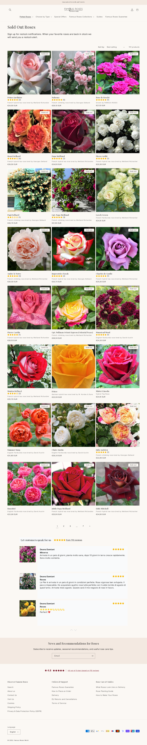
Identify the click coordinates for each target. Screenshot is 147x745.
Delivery (55, 695)
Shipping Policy (14, 707)
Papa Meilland (58, 156)
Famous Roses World (21, 740)
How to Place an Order (61, 691)
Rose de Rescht (103, 97)
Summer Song (14, 450)
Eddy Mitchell (102, 509)
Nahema (55, 97)
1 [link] (57, 526)
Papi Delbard (13, 215)
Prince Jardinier (15, 97)
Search (10, 687)
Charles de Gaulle (104, 274)
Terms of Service (59, 703)
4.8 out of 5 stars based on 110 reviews (83, 671)
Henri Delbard (14, 156)
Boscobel (12, 509)
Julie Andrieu (102, 450)
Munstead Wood (103, 332)
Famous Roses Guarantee (63, 687)
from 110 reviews (74, 540)
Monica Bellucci (15, 391)
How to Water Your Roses (107, 695)
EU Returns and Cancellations (64, 699)
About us (11, 691)
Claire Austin (58, 450)
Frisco (54, 391)
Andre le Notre (14, 274)
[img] (60, 540)
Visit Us (11, 699)
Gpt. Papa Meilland (60, 215)
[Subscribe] (92, 656)
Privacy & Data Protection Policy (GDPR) (25, 711)
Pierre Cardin (14, 332)
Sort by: (101, 47)
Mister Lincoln (102, 391)
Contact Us (12, 695)
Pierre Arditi (101, 156)
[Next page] (89, 526)
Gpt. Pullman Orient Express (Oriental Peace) (72, 332)
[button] (10, 10)
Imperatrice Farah (60, 274)
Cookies (11, 703)
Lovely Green (102, 215)
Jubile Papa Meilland (61, 509)
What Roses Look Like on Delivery (110, 687)
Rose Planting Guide (104, 691)
